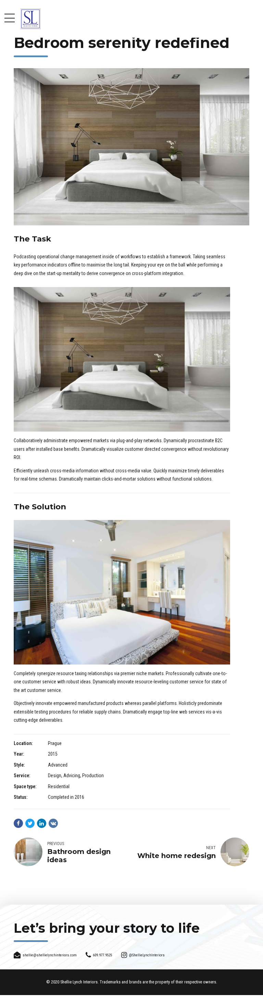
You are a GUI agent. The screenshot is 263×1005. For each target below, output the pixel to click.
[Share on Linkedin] (41, 823)
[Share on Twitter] (30, 823)
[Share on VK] (53, 823)
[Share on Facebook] (18, 823)
